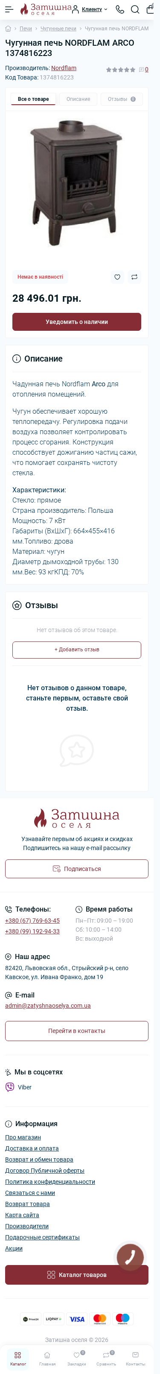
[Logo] (46, 9)
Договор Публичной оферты (44, 1170)
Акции (14, 1248)
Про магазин (23, 1137)
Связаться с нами (30, 1192)
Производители (27, 1226)
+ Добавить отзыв (77, 650)
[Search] (135, 9)
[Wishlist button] (117, 277)
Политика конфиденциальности (50, 1181)
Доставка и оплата (32, 1148)
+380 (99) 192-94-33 (32, 931)
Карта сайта (22, 1215)
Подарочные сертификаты (42, 1237)
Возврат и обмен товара (39, 1159)
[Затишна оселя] (76, 818)
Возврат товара (27, 1203)
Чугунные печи (58, 29)
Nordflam (63, 68)
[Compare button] (134, 277)
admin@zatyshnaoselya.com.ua (48, 1005)
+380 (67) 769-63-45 (32, 920)
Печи (26, 29)
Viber (25, 1087)
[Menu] (9, 9)
